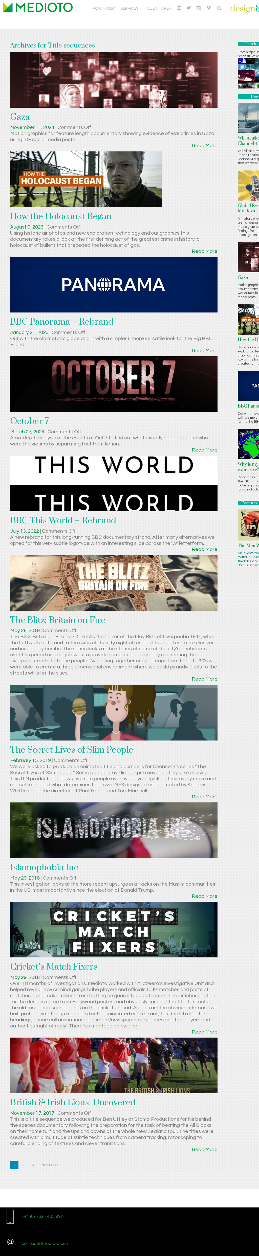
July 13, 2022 (25, 531)
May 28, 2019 (25, 630)
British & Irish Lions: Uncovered (73, 1102)
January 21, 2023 (30, 332)
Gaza (20, 117)
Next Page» (49, 1165)
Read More (205, 145)
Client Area (159, 8)
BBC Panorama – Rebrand (61, 322)
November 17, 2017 (32, 1113)
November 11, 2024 (32, 127)
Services (129, 8)
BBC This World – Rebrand (63, 520)
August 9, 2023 (27, 227)
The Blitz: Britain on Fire (57, 620)
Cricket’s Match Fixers (54, 967)
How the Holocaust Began (61, 216)
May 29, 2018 (25, 878)
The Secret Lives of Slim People (71, 750)
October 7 (29, 421)
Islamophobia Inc (44, 867)
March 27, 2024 (28, 431)
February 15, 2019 (31, 760)
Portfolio (104, 8)
